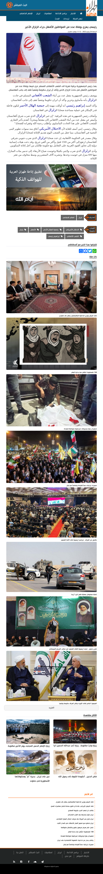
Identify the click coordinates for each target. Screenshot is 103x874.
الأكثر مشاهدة (73, 794)
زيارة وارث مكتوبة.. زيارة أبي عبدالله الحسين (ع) (75, 745)
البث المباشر (34, 852)
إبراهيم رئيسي (75, 105)
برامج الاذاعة (61, 13)
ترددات (66, 19)
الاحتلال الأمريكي (50, 128)
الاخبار (73, 13)
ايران (38, 13)
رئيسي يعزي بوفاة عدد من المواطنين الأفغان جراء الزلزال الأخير (61, 27)
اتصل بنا (19, 852)
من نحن (68, 856)
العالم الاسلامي (68, 217)
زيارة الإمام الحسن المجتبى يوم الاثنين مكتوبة (29, 746)
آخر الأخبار (88, 794)
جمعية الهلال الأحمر (32, 105)
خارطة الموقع (82, 856)
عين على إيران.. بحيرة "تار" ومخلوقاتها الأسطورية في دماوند (32, 778)
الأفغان (33, 230)
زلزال (91, 99)
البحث (57, 19)
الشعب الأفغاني (42, 95)
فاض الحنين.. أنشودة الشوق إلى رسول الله (77, 776)
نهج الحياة (77, 19)
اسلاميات (48, 13)
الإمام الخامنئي (26, 13)
